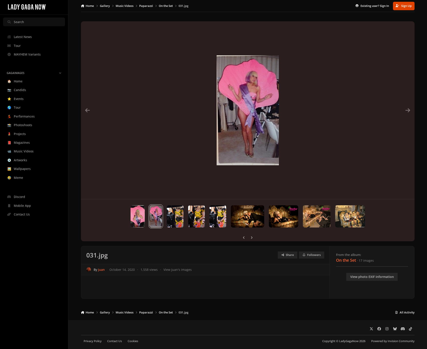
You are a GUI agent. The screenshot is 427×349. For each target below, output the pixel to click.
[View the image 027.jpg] (247, 216)
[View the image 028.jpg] (217, 216)
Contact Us (114, 341)
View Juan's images (177, 269)
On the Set (346, 260)
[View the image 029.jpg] (196, 216)
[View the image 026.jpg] (283, 216)
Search (19, 22)
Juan (101, 269)
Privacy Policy (93, 341)
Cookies (133, 341)
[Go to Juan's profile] (88, 269)
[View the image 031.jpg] (155, 216)
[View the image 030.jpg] (175, 216)
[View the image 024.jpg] (350, 216)
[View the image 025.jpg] (317, 216)
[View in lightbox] (248, 110)
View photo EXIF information (372, 277)
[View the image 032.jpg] (138, 216)
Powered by (393, 341)
